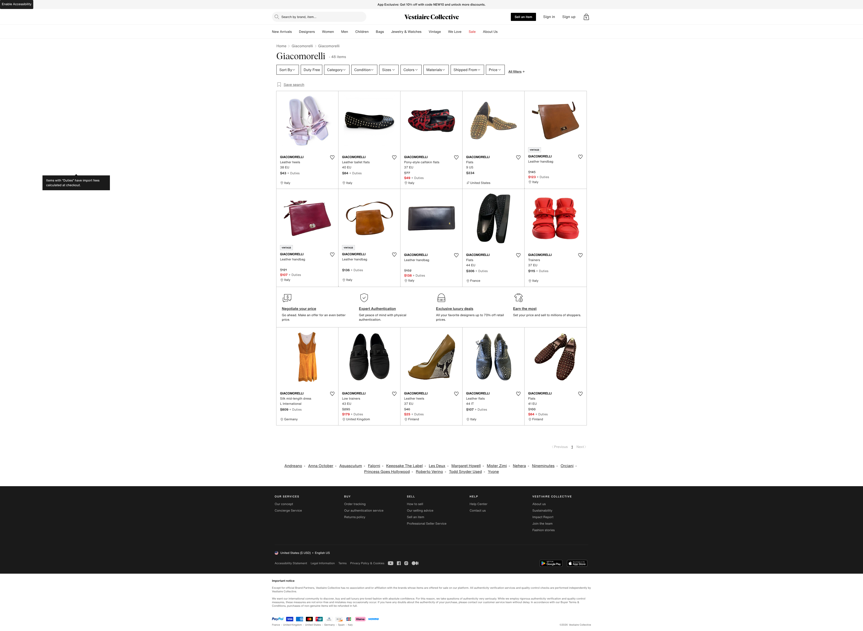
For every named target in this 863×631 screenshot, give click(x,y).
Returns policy (354, 517)
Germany (329, 625)
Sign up (569, 16)
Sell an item (523, 16)
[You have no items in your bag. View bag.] (586, 17)
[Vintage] (444, 32)
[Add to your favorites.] (332, 157)
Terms (342, 563)
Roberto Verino (429, 471)
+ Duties (293, 173)
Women (328, 31)
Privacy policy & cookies (367, 563)
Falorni (374, 466)
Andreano (293, 466)
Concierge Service (288, 510)
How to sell (415, 504)
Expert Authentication (377, 308)
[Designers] (318, 32)
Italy (350, 625)
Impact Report (543, 517)
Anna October (320, 466)
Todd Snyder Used (465, 471)
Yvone (493, 471)
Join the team (542, 523)
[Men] (352, 32)
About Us (490, 31)
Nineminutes (543, 466)
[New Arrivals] (295, 32)
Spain (341, 625)
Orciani (567, 466)
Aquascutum (350, 466)
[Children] (372, 32)
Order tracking (355, 504)
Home (281, 46)
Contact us (478, 510)
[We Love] (465, 32)
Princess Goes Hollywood (387, 471)
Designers (307, 31)
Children (362, 31)
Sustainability (542, 510)
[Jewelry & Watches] (425, 32)
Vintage (435, 31)
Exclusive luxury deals (454, 308)
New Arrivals (282, 31)
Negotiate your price (299, 308)
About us (539, 504)
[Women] (337, 32)
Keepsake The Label (404, 466)
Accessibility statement (291, 563)
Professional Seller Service (426, 523)
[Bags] (387, 32)
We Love (455, 31)
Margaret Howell (466, 466)
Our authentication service (363, 510)
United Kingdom (292, 625)
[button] (586, 17)
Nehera (519, 466)
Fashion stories (543, 530)
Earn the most (525, 308)
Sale (472, 31)
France (276, 625)
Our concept (284, 504)
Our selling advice (420, 510)
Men (344, 31)
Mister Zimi (497, 466)
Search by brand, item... (298, 16)
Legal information (323, 563)
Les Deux (437, 466)
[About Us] (501, 32)
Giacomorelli (302, 46)
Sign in (549, 16)
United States (313, 625)
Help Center (478, 504)
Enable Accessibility (16, 4)
